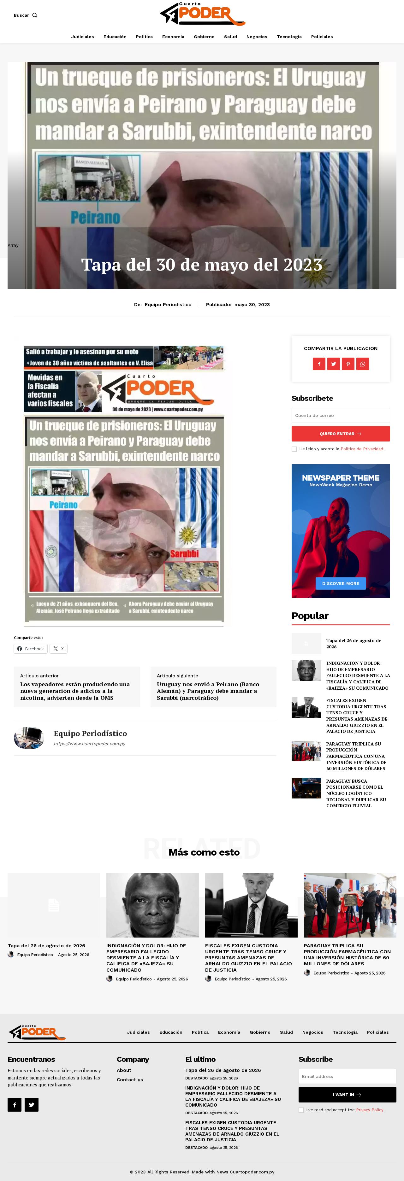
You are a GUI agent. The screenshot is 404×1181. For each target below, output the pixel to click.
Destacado (196, 1078)
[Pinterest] (348, 364)
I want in (343, 1094)
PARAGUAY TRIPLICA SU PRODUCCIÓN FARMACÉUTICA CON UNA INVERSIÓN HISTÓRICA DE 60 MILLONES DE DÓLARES (356, 756)
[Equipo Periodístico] (29, 738)
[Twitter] (333, 364)
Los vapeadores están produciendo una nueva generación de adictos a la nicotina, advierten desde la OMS (75, 690)
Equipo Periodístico (168, 304)
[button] (27, 15)
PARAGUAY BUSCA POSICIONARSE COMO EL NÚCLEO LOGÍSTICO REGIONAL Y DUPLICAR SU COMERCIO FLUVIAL (356, 793)
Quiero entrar (337, 433)
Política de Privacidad (362, 449)
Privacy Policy (369, 1110)
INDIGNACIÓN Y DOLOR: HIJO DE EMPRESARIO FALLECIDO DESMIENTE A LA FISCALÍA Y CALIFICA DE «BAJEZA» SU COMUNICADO (358, 675)
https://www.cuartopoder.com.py (89, 743)
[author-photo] (12, 954)
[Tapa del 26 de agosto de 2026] (306, 643)
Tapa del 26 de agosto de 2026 (46, 946)
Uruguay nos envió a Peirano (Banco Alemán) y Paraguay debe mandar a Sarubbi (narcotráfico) (208, 690)
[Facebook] (319, 364)
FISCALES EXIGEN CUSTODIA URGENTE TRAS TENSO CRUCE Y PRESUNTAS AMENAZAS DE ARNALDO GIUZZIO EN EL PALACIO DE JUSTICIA (356, 715)
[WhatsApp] (362, 364)
